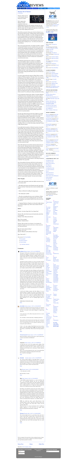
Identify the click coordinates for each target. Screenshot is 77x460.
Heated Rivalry (49, 287)
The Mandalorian (55, 206)
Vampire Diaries (56, 299)
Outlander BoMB (55, 230)
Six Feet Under (56, 268)
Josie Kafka (22, 306)
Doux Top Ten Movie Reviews (51, 106)
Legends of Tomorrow (48, 320)
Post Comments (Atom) (27, 446)
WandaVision (55, 306)
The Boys (47, 228)
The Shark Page (49, 178)
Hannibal (47, 286)
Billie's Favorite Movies (50, 163)
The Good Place (49, 282)
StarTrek (54, 273)
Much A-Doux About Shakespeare (52, 175)
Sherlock (27, 244)
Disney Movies (48, 166)
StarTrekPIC (55, 277)
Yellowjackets (55, 320)
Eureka (47, 257)
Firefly (47, 266)
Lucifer (47, 326)
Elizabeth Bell (48, 118)
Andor (47, 218)
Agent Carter (48, 210)
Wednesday (55, 309)
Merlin (54, 209)
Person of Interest (55, 239)
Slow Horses (55, 269)
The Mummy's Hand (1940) (52, 77)
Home (31, 444)
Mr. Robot (55, 212)
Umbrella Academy (55, 295)
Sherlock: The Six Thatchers (24, 11)
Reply (21, 302)
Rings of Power (56, 261)
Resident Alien (56, 259)
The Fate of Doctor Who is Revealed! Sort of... (51, 95)
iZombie (47, 300)
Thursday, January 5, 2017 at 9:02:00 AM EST (30, 369)
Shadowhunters (56, 267)
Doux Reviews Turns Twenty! (51, 105)
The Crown (48, 241)
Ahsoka (47, 214)
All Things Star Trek (50, 160)
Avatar (47, 222)
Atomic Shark (54, 81)
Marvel (47, 171)
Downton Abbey (49, 254)
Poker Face (55, 243)
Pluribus (54, 242)
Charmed (47, 238)
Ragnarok (55, 257)
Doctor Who (48, 250)
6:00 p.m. (51, 51)
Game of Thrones (47, 279)
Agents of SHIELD (48, 212)
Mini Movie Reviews (50, 174)
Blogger (40, 456)
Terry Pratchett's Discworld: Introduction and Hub (51, 103)
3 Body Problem (49, 202)
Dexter (47, 249)
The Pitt (54, 241)
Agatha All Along (48, 209)
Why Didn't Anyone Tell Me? (52, 99)
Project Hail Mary (55, 67)
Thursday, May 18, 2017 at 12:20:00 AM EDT (32, 413)
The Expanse (48, 260)
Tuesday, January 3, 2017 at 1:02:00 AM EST (33, 306)
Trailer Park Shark (55, 73)
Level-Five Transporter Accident (52, 48)
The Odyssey (54, 63)
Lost (47, 325)
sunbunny (22, 251)
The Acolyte (48, 207)
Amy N (47, 148)
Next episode (22, 238)
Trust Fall (51, 49)
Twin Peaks (55, 290)
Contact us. (38, 450)
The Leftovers (48, 318)
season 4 (23, 240)
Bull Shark (53, 84)
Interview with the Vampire (48, 295)
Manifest (55, 207)
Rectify (54, 258)
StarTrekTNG (55, 279)
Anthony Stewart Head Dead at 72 (52, 97)
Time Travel (48, 180)
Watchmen (55, 307)
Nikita (54, 222)
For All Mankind (47, 269)
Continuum (48, 240)
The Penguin (55, 237)
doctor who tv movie (50, 125)
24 (46, 203)
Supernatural (55, 282)
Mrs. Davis (55, 214)
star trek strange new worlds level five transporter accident (52, 115)
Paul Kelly (24, 244)
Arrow (47, 220)
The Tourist (55, 285)
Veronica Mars (56, 302)
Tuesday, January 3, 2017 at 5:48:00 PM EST (33, 357)
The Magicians (56, 201)
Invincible (48, 297)
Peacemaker (55, 235)
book (53, 25)
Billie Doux (48, 128)
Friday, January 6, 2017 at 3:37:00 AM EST (30, 378)
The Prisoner (55, 248)
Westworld (55, 310)
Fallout (47, 263)
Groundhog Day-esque (50, 168)
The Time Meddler (27, 237)
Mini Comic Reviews (50, 172)
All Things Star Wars (50, 161)
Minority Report (54, 75)
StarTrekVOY (55, 280)
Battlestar (48, 226)
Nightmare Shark (55, 83)
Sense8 (54, 264)
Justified (47, 305)
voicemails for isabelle (50, 145)
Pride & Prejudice (49, 177)
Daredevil (48, 245)
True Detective (56, 289)
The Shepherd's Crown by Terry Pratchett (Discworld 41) (52, 87)
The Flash (48, 267)
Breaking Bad (48, 233)
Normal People (56, 224)
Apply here (51, 195)
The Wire (55, 312)
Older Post (41, 444)
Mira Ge (47, 114)
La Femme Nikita (48, 314)
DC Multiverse (48, 165)
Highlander (48, 288)
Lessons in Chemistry (48, 322)
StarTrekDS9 (55, 274)
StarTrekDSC (55, 275)
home (23, 242)
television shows (56, 24)
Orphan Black (55, 227)
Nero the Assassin (55, 218)
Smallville (55, 270)
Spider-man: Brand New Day (52, 59)
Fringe (47, 272)
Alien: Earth (48, 217)
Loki (47, 324)
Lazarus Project (49, 317)
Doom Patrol (48, 252)
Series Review (54, 52)
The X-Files (55, 316)
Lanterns (47, 315)
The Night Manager (55, 221)
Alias (47, 215)
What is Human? (52, 72)
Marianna (22, 413)
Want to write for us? (38, 449)
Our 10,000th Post (49, 108)
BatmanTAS (48, 225)
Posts (20, 451)
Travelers (55, 286)
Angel (47, 219)
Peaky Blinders (56, 236)
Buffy (47, 234)
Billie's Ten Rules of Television (51, 109)
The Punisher (55, 249)
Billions (47, 229)
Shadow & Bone (56, 265)
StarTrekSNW (55, 278)
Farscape (47, 265)
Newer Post (20, 444)
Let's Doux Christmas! (50, 169)
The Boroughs (48, 231)
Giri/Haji (47, 281)
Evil (47, 259)
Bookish (47, 230)
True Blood (55, 288)
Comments (21, 453)
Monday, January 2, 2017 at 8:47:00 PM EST (32, 251)
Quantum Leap (56, 253)
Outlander (55, 228)
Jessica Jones (48, 304)
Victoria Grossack (23, 334)
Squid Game (55, 272)
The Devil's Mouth (55, 56)
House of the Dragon (48, 290)
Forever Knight (49, 271)
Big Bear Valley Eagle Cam (51, 101)
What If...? (55, 311)
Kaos (47, 309)
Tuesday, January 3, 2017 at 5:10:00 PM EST (35, 334)
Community (48, 239)
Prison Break (55, 247)
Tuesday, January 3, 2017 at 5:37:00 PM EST (33, 342)
